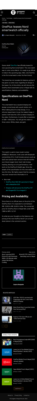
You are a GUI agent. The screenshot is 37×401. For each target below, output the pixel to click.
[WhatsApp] (23, 244)
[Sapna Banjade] (3, 35)
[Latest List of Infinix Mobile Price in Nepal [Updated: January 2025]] (7, 381)
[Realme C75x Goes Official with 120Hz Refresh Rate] (7, 319)
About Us (10, 395)
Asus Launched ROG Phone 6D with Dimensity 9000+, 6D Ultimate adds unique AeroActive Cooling (9, 258)
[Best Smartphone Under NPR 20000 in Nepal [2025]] (7, 342)
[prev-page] (3, 326)
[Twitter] (14, 244)
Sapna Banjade (10, 35)
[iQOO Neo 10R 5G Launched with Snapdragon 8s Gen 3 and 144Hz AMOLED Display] (7, 300)
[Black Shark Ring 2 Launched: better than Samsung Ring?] (7, 309)
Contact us (26, 395)
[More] (27, 244)
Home (3, 18)
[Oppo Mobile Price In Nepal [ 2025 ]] (7, 371)
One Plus (14, 65)
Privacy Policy (18, 395)
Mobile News (11, 22)
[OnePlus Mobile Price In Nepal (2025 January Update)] (7, 362)
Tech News (9, 18)
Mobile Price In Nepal (10, 335)
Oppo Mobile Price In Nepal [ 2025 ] (23, 369)
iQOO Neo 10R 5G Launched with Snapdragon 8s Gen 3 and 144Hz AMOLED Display (23, 299)
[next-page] (6, 326)
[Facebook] (10, 244)
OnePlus (9, 234)
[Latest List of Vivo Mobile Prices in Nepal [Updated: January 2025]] (7, 352)
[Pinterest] (18, 244)
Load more (18, 388)
